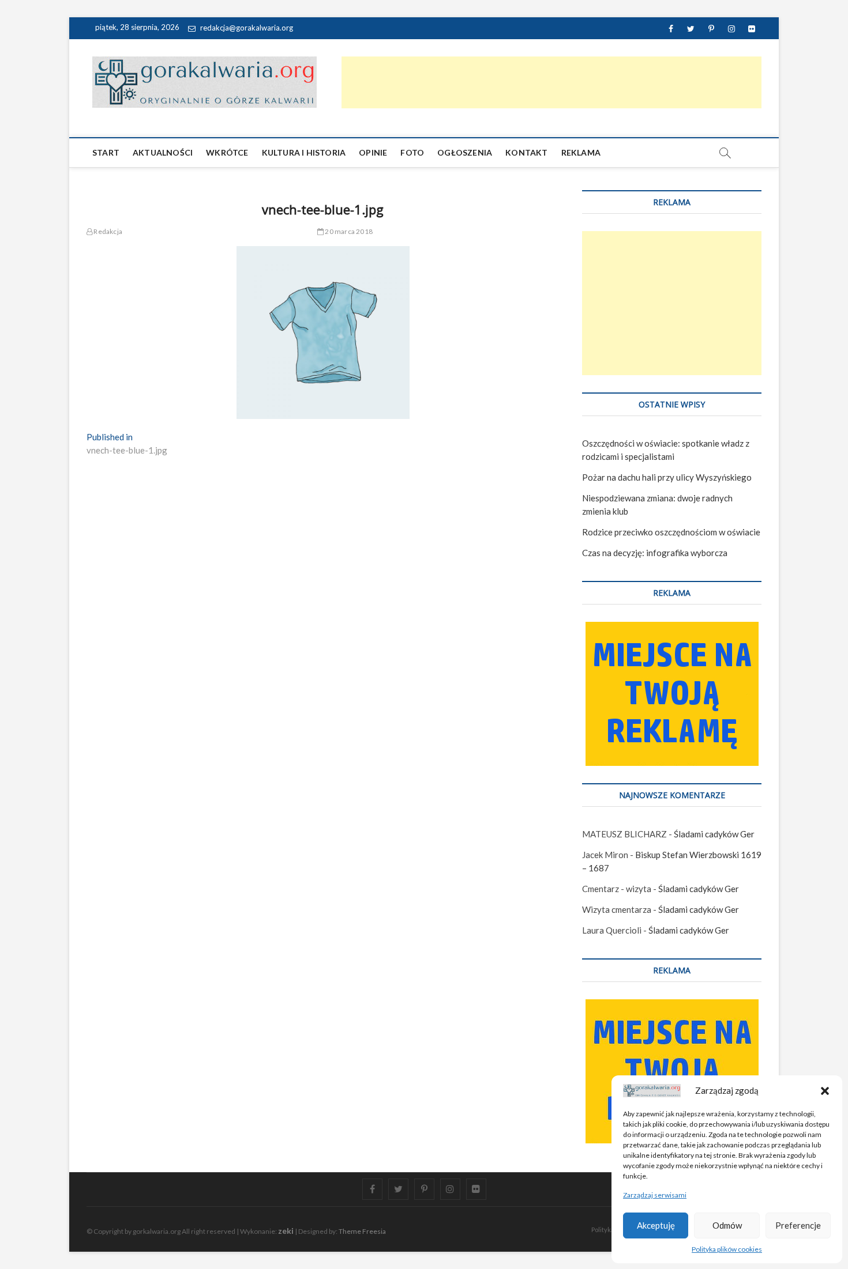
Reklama (581, 152)
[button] (825, 1091)
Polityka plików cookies (727, 1249)
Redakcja (107, 231)
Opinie (373, 152)
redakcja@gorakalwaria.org (245, 27)
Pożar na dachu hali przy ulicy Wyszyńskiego (667, 477)
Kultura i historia (304, 152)
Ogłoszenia (464, 152)
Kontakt (526, 152)
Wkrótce (227, 152)
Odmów (727, 1225)
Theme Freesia (362, 1231)
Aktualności (163, 152)
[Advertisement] (551, 82)
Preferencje (798, 1225)
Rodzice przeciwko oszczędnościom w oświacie (671, 532)
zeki (286, 1231)
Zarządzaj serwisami (654, 1195)
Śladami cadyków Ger (714, 834)
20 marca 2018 (348, 231)
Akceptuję (656, 1225)
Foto (412, 152)
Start (105, 152)
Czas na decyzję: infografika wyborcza (654, 552)
